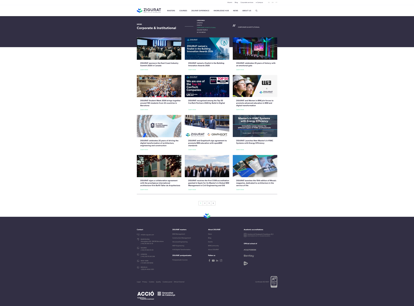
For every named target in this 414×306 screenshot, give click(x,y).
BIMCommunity (213, 246)
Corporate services (247, 2)
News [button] (235, 11)
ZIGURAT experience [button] (200, 11)
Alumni (229, 2)
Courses (183, 11)
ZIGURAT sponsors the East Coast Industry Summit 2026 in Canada (159, 64)
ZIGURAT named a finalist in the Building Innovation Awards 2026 (206, 64)
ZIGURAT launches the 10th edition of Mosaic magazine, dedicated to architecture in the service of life (256, 183)
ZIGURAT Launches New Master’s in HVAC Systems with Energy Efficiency (254, 141)
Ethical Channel (179, 282)
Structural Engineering (180, 242)
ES (269, 2)
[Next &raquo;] (213, 203)
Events (199, 25)
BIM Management (178, 234)
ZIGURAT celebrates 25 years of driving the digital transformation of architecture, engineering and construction (159, 143)
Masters (171, 11)
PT (276, 2)
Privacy (144, 282)
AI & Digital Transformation (181, 249)
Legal (139, 282)
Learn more (144, 69)
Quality (158, 282)
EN (273, 2)
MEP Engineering (178, 246)
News (210, 234)
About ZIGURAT (213, 249)
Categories (201, 20)
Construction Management (181, 238)
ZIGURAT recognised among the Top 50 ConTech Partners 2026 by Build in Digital (206, 101)
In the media (201, 32)
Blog (236, 2)
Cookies (151, 282)
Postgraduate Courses (180, 260)
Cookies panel (167, 282)
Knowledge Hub (221, 11)
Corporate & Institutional (206, 27)
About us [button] (246, 11)
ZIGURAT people (202, 30)
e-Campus (259, 2)
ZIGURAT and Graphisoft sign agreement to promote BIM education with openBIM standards (207, 143)
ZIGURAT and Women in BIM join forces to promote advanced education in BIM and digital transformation (255, 103)
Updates (200, 23)
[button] (256, 11)
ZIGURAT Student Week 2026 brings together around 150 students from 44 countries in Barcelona (160, 103)
